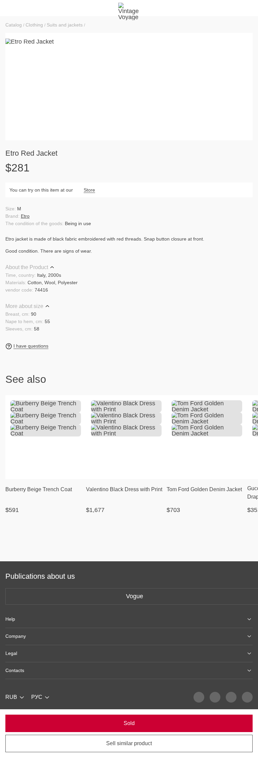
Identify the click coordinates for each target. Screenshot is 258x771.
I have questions (30, 346)
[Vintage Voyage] (129, 8)
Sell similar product (129, 743)
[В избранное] (77, 405)
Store (89, 190)
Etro (25, 216)
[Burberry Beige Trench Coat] (45, 437)
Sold (129, 723)
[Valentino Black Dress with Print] (126, 437)
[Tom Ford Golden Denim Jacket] (207, 437)
